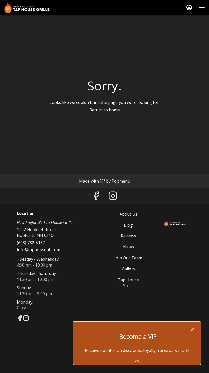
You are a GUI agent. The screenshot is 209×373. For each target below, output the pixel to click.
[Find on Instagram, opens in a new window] (112, 196)
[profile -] (189, 7)
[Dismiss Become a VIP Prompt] (192, 330)
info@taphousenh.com (38, 249)
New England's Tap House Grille (176, 222)
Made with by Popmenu (67, 180)
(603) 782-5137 (31, 242)
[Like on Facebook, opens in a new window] (96, 196)
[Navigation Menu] (201, 7)
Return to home (104, 110)
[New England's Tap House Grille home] (27, 7)
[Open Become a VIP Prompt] (137, 360)
